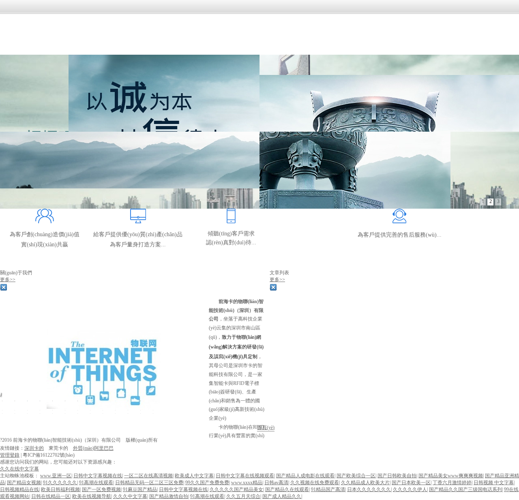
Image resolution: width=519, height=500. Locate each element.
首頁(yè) (266, 427)
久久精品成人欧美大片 (365, 482)
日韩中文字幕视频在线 (97, 476)
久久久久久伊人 (410, 489)
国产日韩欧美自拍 (396, 476)
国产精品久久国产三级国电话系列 (465, 489)
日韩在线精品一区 (50, 496)
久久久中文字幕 (130, 496)
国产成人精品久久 (281, 496)
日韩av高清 (276, 482)
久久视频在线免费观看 (314, 482)
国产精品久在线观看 (287, 489)
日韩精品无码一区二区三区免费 (149, 482)
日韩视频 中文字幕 (494, 482)
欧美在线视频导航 (91, 496)
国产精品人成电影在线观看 (305, 476)
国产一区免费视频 (101, 489)
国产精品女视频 (24, 482)
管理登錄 (9, 455)
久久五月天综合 (243, 496)
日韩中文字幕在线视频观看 (245, 476)
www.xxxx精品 (246, 482)
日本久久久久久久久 (369, 489)
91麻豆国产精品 (140, 489)
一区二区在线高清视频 (148, 476)
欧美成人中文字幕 (194, 476)
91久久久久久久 (60, 482)
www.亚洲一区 (55, 476)
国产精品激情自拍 (168, 496)
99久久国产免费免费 (207, 482)
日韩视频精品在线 (19, 489)
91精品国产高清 (328, 489)
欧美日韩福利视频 (60, 489)
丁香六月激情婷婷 (452, 482)
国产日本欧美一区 (411, 482)
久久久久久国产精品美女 (236, 489)
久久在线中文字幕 (19, 469)
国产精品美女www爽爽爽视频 (450, 476)
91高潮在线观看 (96, 482)
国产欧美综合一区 (356, 476)
